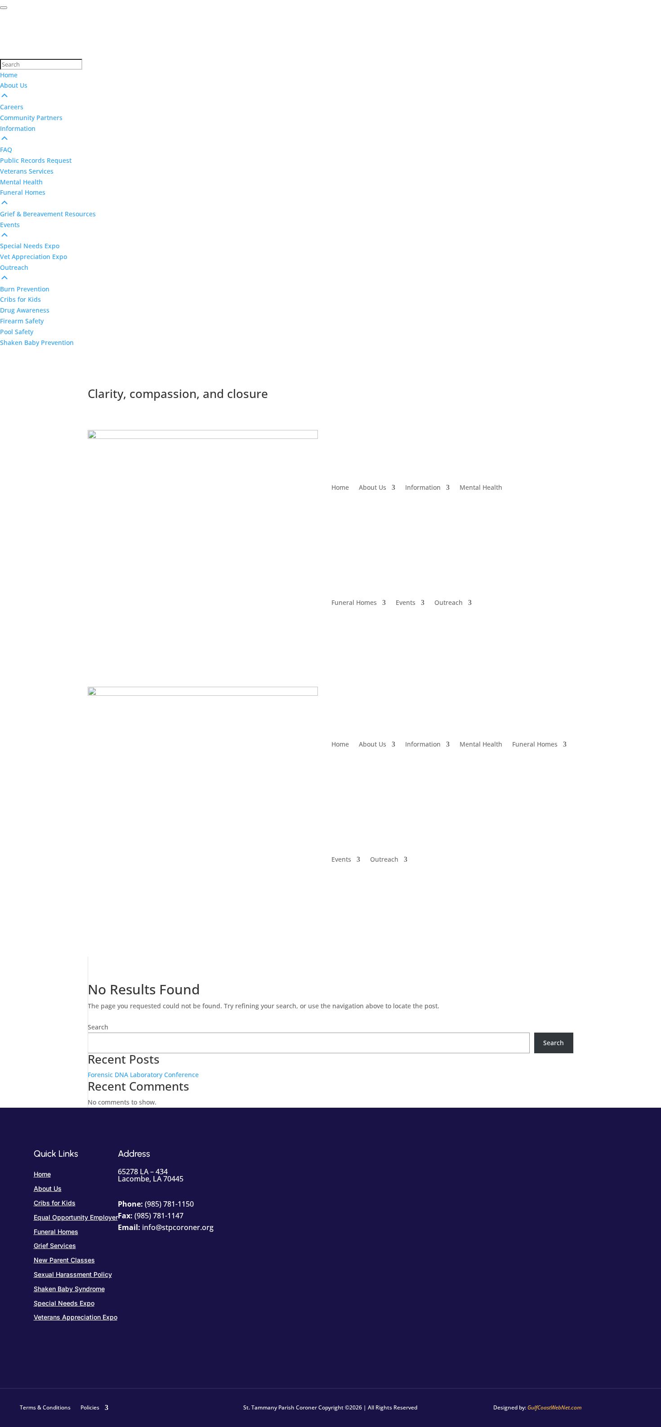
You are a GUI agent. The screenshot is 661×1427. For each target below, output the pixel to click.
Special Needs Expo (64, 1303)
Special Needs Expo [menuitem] (29, 246)
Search (98, 1027)
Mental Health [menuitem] (21, 182)
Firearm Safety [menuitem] (22, 321)
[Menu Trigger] (3, 7)
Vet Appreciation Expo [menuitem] (33, 256)
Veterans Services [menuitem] (27, 171)
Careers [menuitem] (11, 107)
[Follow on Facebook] (566, 437)
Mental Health (481, 487)
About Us (372, 487)
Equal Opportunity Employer (76, 1217)
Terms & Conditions (45, 1407)
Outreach (448, 602)
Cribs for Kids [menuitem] (20, 299)
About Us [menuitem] (13, 85)
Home (340, 487)
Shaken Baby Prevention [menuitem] (37, 342)
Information (423, 487)
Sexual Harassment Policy (73, 1274)
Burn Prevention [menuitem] (24, 289)
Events (405, 602)
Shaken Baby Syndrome (69, 1289)
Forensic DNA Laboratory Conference (143, 1074)
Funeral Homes (354, 602)
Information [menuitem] (18, 128)
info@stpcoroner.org (178, 1227)
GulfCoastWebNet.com (554, 1407)
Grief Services (55, 1245)
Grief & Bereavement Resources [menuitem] (48, 214)
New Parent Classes (64, 1260)
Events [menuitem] (10, 224)
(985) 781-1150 (169, 1204)
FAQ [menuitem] (6, 149)
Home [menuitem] (9, 75)
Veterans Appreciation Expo (75, 1317)
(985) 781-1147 (158, 1216)
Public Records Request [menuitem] (35, 160)
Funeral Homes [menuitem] (22, 192)
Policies (89, 1407)
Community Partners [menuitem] (31, 117)
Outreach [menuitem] (14, 267)
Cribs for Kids (55, 1203)
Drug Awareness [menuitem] (24, 310)
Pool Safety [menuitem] (16, 331)
